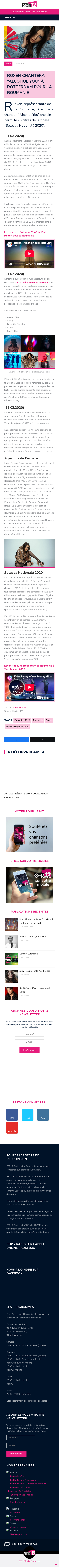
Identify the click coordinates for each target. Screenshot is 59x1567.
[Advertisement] (29, 1078)
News (8, 64)
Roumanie (38, 720)
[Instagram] (48, 17)
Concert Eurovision (28, 953)
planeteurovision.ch (19, 1527)
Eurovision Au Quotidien (19, 1491)
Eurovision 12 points (20, 1487)
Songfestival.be (17, 1502)
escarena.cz (15, 1512)
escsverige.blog (17, 1519)
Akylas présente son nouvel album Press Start (26, 795)
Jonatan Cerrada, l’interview (32, 936)
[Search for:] (13, 17)
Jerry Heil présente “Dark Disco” (35, 971)
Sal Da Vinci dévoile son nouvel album (29, 11)
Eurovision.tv (19, 707)
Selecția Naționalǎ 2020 (17, 726)
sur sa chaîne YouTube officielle (31, 282)
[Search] (28, 17)
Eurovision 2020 (22, 720)
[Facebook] (44, 17)
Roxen (49, 720)
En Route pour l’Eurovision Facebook (28, 1483)
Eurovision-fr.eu (17, 1476)
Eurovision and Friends (19, 1494)
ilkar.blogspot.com (19, 1534)
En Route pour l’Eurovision (23, 1480)
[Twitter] (52, 17)
